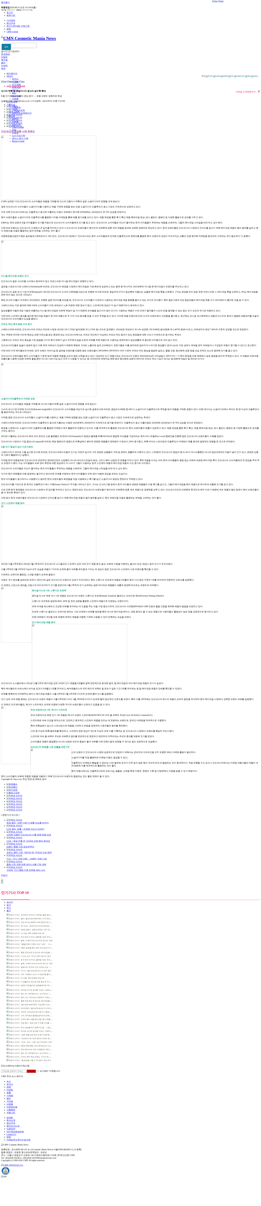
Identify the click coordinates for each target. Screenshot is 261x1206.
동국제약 (5, 54)
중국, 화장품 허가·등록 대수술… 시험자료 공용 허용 (41, 1028)
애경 (3, 68)
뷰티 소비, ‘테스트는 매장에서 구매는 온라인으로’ (40, 997)
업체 (9, 1087)
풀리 (3, 63)
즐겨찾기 (5, 2)
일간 (9, 905)
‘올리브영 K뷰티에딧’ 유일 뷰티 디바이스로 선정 (40, 1005)
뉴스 (9, 1081)
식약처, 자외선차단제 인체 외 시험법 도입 (37, 1012)
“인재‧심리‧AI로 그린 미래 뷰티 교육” (36, 1042)
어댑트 (4, 57)
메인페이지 (12, 73)
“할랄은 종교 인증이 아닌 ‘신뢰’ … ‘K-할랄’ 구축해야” (42, 944)
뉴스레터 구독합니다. (50, 1071)
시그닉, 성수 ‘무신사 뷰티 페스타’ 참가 (36, 956)
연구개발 (16, 84)
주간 (9, 908)
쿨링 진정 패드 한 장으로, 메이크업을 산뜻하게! (39, 952)
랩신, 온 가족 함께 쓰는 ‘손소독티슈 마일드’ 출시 (40, 994)
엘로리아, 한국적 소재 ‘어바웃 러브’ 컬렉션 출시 (39, 967)
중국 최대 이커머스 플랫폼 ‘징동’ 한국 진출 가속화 (40, 937)
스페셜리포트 (18, 110)
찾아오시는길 (13, 1126)
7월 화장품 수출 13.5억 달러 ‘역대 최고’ (36, 1060)
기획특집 (11, 1110)
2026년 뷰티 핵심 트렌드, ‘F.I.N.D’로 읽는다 (37, 1057)
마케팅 (10, 1090)
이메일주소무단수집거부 (18, 1140)
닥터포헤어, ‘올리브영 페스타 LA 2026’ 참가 (38, 1008)
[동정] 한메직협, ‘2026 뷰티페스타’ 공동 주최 (38, 1046)
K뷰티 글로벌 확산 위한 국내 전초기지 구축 (38, 948)
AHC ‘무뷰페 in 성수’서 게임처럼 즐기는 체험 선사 (40, 974)
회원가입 (11, 15)
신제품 (10, 1095)
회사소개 (11, 1120)
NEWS (10, 76)
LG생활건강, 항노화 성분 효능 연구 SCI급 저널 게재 (41, 982)
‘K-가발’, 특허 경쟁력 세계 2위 (32, 933)
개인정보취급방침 (15, 1131)
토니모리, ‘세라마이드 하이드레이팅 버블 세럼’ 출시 (41, 926)
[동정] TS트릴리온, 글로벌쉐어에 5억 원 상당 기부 (40, 985)
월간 (9, 911)
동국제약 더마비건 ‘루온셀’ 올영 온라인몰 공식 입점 (41, 915)
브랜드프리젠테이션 (22, 113)
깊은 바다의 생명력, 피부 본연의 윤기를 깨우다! (39, 922)
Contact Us (11, 1134)
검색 (6, 47)
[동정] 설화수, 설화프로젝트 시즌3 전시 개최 (38, 930)
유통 (9, 1093)
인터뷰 (10, 1101)
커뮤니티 (11, 1113)
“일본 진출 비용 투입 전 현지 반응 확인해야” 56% (40, 1035)
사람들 (15, 99)
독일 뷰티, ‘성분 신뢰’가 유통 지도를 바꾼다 (38, 1023)
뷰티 (14, 93)
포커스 (15, 79)
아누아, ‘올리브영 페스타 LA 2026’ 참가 (36, 971)
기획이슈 (11, 104)
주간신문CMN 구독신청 (18, 26)
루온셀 (4, 60)
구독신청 (31, 1071)
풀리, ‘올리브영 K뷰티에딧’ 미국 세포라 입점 (38, 919)
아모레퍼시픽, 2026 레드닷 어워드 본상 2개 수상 (39, 1038)
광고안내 (11, 23)
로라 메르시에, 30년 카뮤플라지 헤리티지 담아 (39, 1049)
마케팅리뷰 (12, 1107)
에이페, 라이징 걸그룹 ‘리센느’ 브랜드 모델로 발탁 (40, 990)
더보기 (4, 875)
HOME (10, 1117)
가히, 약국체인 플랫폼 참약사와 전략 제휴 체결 (39, 1016)
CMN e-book (12, 31)
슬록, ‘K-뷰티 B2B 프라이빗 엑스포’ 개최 (36, 940)
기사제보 (11, 20)
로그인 (10, 12)
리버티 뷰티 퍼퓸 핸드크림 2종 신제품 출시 (37, 1019)
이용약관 (11, 1129)
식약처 (4, 65)
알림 (9, 29)
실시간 (10, 902)
